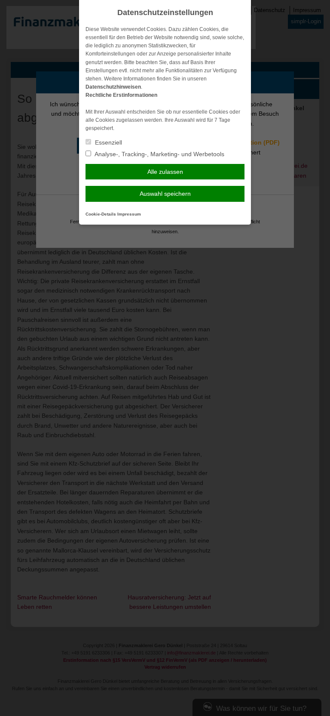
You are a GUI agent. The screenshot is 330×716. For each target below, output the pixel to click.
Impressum (129, 214)
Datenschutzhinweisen (113, 87)
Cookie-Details (101, 214)
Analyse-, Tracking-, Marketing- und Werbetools (158, 154)
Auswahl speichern (165, 193)
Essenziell (107, 142)
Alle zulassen (165, 171)
